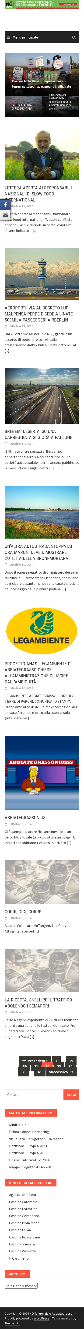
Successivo (59, 1071)
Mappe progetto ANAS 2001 (31, 1167)
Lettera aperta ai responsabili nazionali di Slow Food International (38, 194)
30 (25, 1066)
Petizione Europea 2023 (28, 1146)
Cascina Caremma (23, 1201)
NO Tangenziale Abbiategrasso (51, 1313)
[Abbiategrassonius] (42, 772)
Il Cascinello (19, 1258)
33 (59, 1066)
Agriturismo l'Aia (22, 1194)
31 (36, 1066)
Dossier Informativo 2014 (29, 1160)
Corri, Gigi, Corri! (23, 911)
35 (23, 1071)
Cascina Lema (20, 1230)
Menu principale (25, 37)
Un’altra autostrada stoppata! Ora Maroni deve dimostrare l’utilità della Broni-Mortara (38, 552)
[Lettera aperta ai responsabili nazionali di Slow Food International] (42, 152)
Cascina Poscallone (24, 1237)
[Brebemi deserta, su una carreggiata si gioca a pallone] (42, 395)
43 (39, 1071)
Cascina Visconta (22, 1251)
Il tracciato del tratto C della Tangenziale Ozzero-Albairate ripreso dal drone (60, 102)
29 (71, 1060)
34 (70, 1066)
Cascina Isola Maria (24, 1223)
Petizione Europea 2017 (28, 1152)
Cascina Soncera (22, 1244)
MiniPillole (18, 1124)
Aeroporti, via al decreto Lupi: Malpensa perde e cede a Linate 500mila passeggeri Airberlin (39, 314)
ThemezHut (13, 1323)
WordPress (41, 1318)
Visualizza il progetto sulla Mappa (36, 1139)
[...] (35, 230)
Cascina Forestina (23, 1208)
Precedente (37, 1060)
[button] (67, 74)
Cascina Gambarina (24, 1215)
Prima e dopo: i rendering (29, 1131)
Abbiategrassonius (25, 817)
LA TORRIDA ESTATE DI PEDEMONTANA (23, 107)
